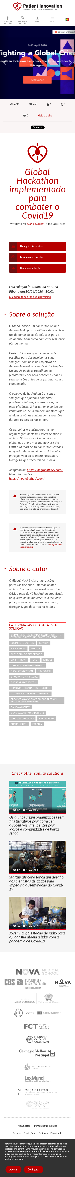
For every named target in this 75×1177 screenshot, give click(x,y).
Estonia (37, 724)
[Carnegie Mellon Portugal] (37, 1052)
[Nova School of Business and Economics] (63, 982)
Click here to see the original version (30, 296)
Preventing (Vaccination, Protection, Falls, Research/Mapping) (34, 700)
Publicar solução (7, 22)
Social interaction (22, 643)
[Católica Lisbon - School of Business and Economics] (37, 1104)
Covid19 (44, 643)
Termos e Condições (24, 1133)
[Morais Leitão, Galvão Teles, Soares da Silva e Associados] (37, 1092)
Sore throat (19, 659)
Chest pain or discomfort (26, 654)
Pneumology (46, 718)
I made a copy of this (31, 257)
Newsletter (24, 1125)
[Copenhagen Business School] (25, 983)
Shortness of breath (23, 682)
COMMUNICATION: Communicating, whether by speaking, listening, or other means (36, 636)
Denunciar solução (30, 268)
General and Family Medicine (27, 713)
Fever (35, 659)
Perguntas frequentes (45, 1125)
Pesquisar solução (22, 22)
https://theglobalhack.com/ (45, 469)
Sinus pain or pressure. (24, 676)
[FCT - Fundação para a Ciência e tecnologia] (37, 1026)
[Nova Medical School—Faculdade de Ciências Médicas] (37, 972)
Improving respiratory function (30, 688)
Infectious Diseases (22, 718)
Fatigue (47, 659)
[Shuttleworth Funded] (37, 1066)
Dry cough (44, 671)
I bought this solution (31, 246)
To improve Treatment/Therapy (30, 693)
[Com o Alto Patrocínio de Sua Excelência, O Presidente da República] (37, 998)
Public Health (19, 724)
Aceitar (13, 1169)
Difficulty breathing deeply (27, 665)
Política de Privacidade (50, 1133)
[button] (4, 62)
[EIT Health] (37, 1012)
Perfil (37, 22)
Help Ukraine (45, 115)
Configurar (34, 1169)
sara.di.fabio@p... (36, 224)
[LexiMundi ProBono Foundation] (37, 1079)
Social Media (18, 648)
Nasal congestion (22, 671)
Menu (52, 22)
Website (35, 648)
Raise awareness (20, 707)
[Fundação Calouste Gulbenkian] (37, 1039)
